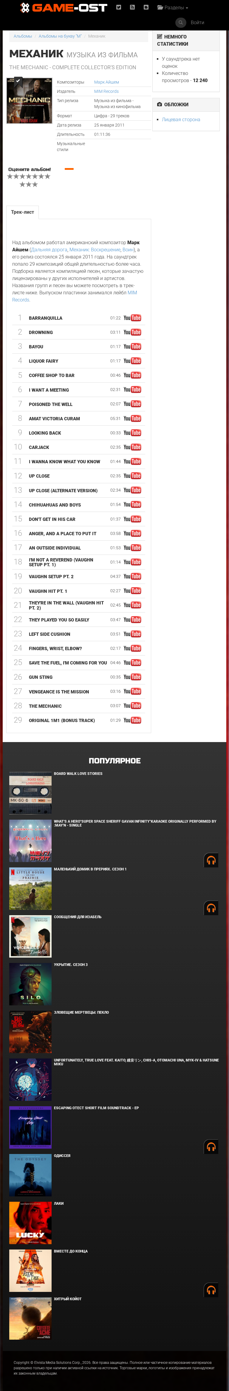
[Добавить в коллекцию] (17, 82)
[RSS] (132, 7)
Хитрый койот (68, 1299)
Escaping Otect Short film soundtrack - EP (96, 1108)
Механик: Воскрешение (94, 250)
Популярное (114, 761)
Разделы (173, 7)
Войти (197, 22)
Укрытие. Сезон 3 (71, 965)
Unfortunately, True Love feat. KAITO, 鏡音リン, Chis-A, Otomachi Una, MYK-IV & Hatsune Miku (136, 1062)
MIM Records (106, 91)
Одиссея (62, 1156)
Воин (128, 250)
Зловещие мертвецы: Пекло (81, 1012)
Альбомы (23, 36)
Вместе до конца (71, 1251)
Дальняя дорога (49, 250)
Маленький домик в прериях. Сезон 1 (90, 869)
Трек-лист (22, 212)
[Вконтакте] (146, 7)
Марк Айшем (106, 82)
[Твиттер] (119, 7)
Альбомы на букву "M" (60, 36)
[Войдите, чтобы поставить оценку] (10, 177)
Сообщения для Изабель (77, 917)
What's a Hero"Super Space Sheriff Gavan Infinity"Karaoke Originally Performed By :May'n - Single (135, 823)
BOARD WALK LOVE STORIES (78, 774)
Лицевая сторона (181, 119)
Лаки (59, 1203)
